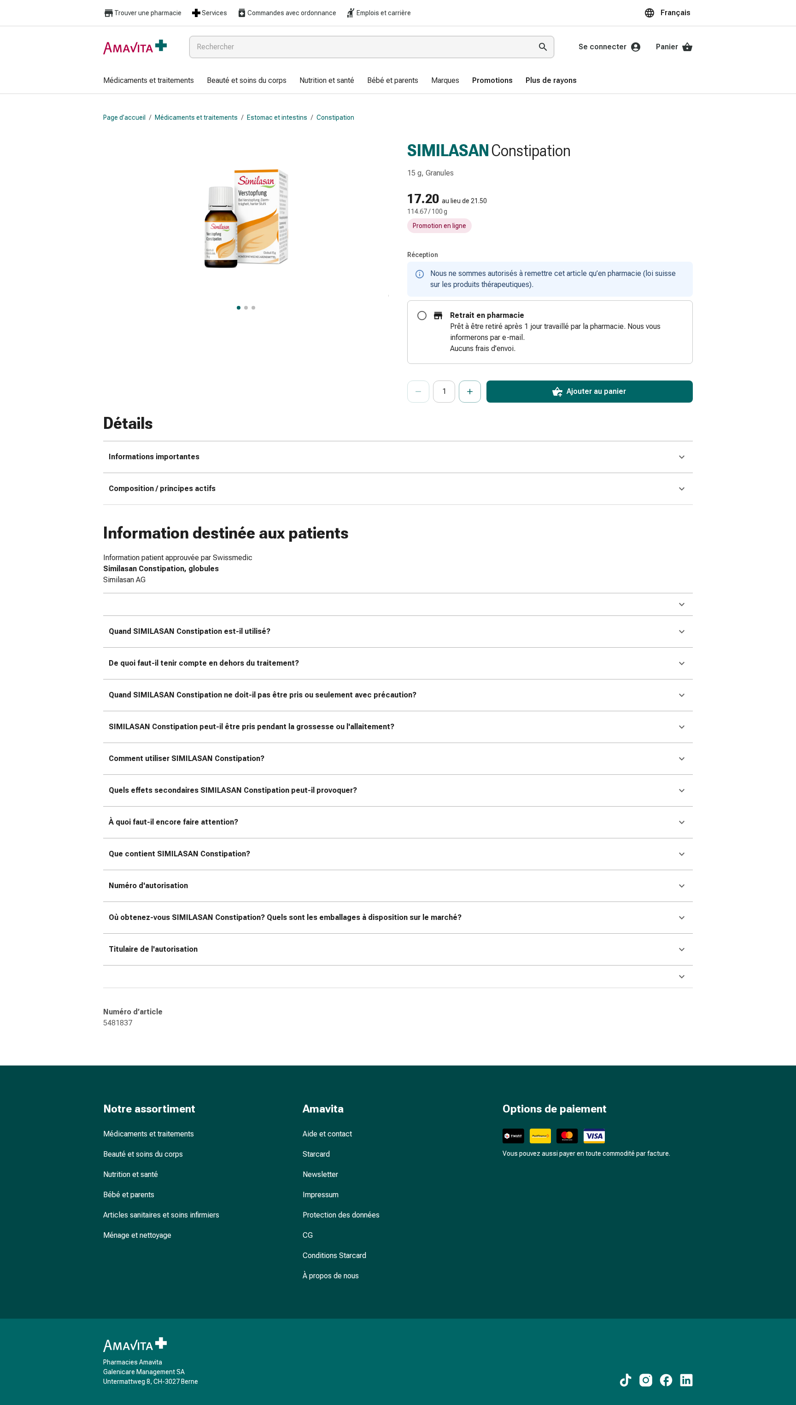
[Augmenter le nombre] (470, 392)
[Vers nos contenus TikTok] (625, 1380)
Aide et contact (327, 1134)
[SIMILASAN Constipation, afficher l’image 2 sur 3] (246, 308)
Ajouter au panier (596, 391)
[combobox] (358, 47)
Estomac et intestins (277, 117)
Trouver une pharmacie (147, 13)
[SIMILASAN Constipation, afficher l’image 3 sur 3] (253, 308)
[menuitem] (148, 81)
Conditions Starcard (334, 1255)
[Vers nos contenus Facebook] (666, 1380)
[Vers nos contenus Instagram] (645, 1380)
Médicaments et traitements (196, 117)
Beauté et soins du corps (143, 1154)
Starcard (316, 1154)
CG (308, 1235)
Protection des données (341, 1215)
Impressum (321, 1194)
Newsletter (320, 1174)
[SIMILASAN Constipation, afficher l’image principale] (238, 308)
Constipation (335, 117)
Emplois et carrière (384, 13)
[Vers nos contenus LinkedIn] (686, 1380)
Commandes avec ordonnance (291, 13)
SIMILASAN (448, 150)
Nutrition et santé (130, 1174)
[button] (668, 12)
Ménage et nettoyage (137, 1235)
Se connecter (602, 46)
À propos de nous (331, 1275)
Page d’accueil (124, 117)
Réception (422, 255)
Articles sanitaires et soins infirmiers (161, 1215)
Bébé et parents (128, 1194)
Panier (667, 46)
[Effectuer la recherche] (543, 47)
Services (214, 13)
